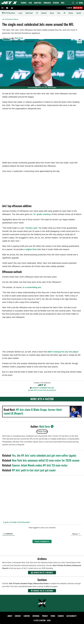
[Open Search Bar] (73, 2)
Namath (78, 13)
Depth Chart (29, 13)
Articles (10, 19)
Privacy (45, 616)
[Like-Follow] (12, 8)
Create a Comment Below (43, 388)
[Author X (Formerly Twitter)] (52, 426)
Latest (20, 13)
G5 (37, 13)
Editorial (35, 616)
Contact (18, 616)
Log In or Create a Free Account (16, 522)
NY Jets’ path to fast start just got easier (34, 470)
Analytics (37, 2)
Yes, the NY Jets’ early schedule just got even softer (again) (44, 455)
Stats (58, 13)
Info (62, 2)
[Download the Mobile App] (2, 8)
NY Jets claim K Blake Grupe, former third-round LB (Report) (33, 411)
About (10, 616)
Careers (27, 616)
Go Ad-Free (78, 8)
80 (64, 13)
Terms (53, 616)
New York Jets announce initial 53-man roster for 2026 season (45, 460)
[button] (79, 2)
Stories (23, 2)
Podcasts (47, 2)
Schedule (44, 13)
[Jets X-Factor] (10, 2)
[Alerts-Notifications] (7, 8)
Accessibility (71, 616)
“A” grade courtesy (42, 214)
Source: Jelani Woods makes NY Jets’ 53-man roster (40, 465)
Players (56, 2)
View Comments (42, 541)
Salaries (70, 13)
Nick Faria (19, 38)
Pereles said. (32, 228)
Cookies (61, 616)
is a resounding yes (32, 287)
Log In (70, 8)
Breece (52, 13)
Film (30, 2)
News (16, 19)
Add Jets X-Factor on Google (43, 390)
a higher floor (30, 249)
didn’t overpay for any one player (62, 352)
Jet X (4, 19)
